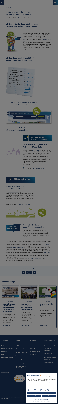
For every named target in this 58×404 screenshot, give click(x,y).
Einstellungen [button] (52, 387)
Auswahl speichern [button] (34, 395)
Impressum (48, 401)
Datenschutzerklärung (31, 387)
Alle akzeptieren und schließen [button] (41, 392)
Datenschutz (43, 401)
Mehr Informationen (36, 401)
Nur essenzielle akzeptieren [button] (49, 395)
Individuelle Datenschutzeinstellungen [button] (41, 399)
